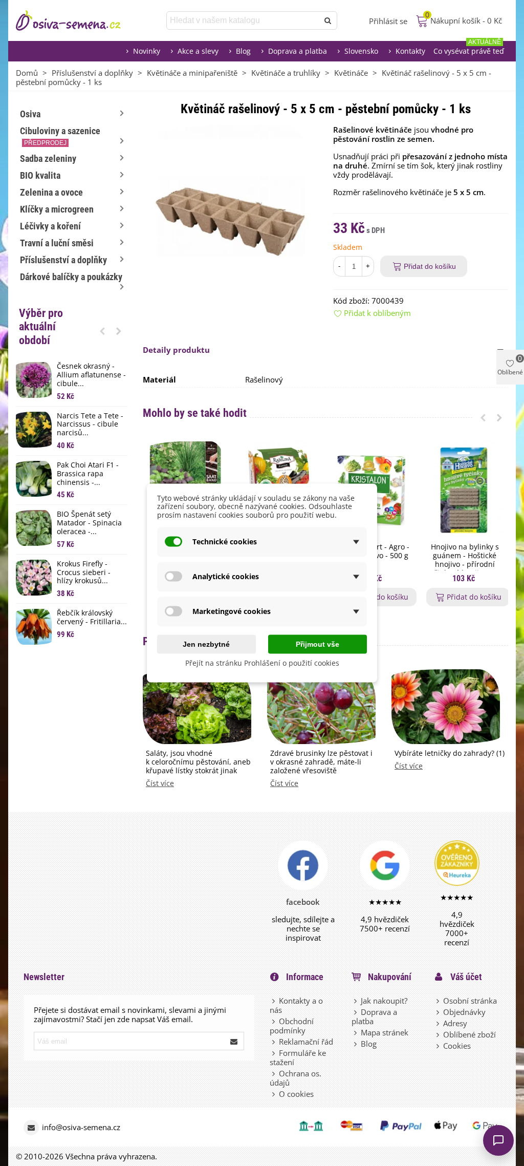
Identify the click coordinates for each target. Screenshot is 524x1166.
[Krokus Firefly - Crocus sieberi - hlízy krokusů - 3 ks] (34, 578)
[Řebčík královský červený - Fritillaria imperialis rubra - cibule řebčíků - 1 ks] (34, 627)
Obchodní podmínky (292, 1025)
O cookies (296, 1094)
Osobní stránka (470, 1000)
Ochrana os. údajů (295, 1078)
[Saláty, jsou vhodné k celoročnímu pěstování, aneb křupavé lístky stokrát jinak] (197, 706)
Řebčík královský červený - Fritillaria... (92, 617)
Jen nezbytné (206, 644)
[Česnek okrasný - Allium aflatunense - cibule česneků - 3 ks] (34, 380)
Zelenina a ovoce (51, 192)
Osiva (30, 114)
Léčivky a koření (50, 226)
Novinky (146, 51)
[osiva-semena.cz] (77, 20)
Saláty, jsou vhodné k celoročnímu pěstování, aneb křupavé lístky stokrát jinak (198, 762)
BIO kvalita (40, 175)
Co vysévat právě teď (468, 48)
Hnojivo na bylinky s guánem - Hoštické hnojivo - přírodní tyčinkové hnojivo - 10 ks (464, 564)
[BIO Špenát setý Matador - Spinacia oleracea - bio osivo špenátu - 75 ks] (34, 528)
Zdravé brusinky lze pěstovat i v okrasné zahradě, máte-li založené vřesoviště (321, 762)
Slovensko (361, 51)
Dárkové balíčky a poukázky (71, 276)
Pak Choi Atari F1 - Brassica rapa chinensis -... (88, 473)
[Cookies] (438, 1045)
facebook (303, 902)
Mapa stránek (384, 1032)
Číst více (160, 783)
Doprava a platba (297, 51)
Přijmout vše (317, 644)
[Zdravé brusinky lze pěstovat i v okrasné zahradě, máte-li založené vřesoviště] (321, 706)
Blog (243, 51)
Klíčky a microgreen (57, 209)
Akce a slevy (198, 51)
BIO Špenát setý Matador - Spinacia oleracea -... (89, 523)
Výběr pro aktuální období (41, 327)
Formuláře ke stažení (298, 1057)
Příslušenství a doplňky (63, 260)
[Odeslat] (328, 20)
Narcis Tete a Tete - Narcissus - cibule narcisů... (90, 424)
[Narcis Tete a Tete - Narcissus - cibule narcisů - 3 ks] (34, 430)
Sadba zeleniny (48, 158)
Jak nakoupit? (384, 1000)
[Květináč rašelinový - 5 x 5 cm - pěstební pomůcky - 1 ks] (230, 211)
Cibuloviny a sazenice (60, 135)
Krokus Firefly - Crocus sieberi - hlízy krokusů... (84, 572)
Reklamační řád (306, 1041)
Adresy (455, 1023)
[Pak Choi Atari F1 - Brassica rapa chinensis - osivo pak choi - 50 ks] (34, 479)
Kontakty (410, 51)
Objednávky (464, 1012)
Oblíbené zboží (469, 1034)
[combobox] (243, 20)
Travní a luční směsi (57, 243)
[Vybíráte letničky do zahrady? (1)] (445, 706)
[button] (102, 330)
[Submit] (234, 1041)
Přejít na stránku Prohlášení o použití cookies (262, 662)
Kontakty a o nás (296, 1005)
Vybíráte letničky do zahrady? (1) (450, 753)
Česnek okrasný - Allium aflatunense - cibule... (91, 375)
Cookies (457, 1046)
